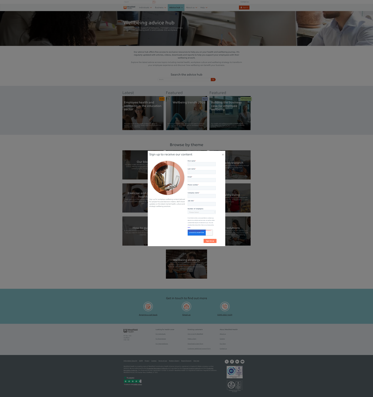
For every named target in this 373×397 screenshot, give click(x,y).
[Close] (222, 154)
